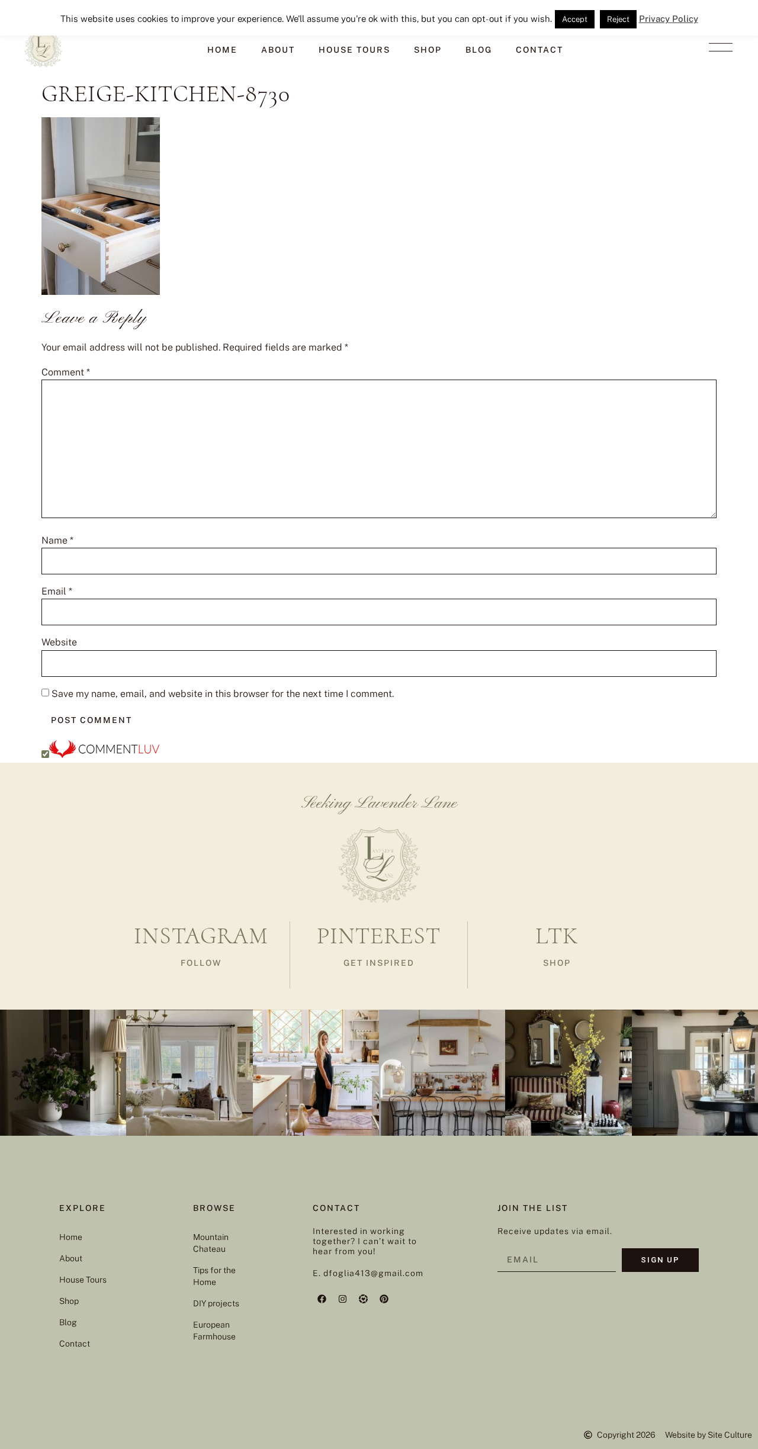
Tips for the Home (214, 1276)
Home (222, 49)
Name (57, 540)
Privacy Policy (668, 19)
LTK (556, 935)
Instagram (201, 935)
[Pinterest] (384, 1298)
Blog (478, 49)
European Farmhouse (214, 1330)
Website (59, 642)
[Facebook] (321, 1298)
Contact (539, 49)
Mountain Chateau (211, 1243)
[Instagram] (342, 1298)
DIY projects (216, 1303)
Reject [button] (618, 19)
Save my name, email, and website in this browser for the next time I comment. (223, 694)
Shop (428, 49)
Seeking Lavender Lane (379, 803)
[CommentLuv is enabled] (104, 754)
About (278, 49)
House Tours (354, 49)
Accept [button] (574, 19)
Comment (65, 372)
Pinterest (379, 935)
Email (56, 591)
